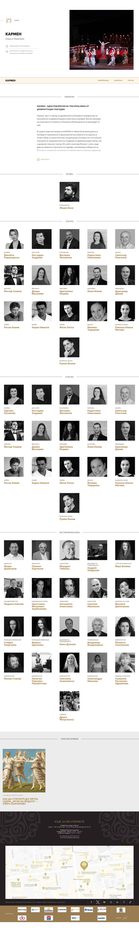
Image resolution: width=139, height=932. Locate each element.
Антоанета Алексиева (66, 605)
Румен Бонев (67, 363)
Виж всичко (45, 159)
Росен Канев (11, 327)
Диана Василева (37, 292)
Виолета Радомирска (11, 256)
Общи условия (9, 902)
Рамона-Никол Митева (124, 328)
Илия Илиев (94, 291)
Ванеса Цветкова (37, 643)
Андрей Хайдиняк (93, 569)
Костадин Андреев (38, 256)
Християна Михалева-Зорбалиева (39, 606)
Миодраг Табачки (65, 567)
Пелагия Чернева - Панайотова (39, 681)
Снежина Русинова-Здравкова (121, 681)
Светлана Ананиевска (67, 679)
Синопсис (118, 80)
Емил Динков (68, 644)
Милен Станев (12, 678)
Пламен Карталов (37, 567)
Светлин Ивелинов (93, 605)
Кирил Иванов (40, 327)
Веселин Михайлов (66, 256)
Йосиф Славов (13, 291)
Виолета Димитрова (122, 605)
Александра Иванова (94, 679)
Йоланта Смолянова (122, 643)
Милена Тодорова (93, 328)
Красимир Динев (121, 292)
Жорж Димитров (10, 567)
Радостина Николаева (94, 256)
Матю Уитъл (67, 327)
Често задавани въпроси (40, 902)
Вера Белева (122, 566)
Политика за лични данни (23, 902)
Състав (131, 80)
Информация (103, 80)
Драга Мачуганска (67, 718)
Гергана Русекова (9, 411)
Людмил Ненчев (14, 604)
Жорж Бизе (66, 207)
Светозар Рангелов (121, 256)
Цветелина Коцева (66, 292)
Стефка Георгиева (10, 643)
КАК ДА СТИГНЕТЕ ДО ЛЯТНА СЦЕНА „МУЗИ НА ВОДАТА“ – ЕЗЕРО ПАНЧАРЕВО (20, 801)
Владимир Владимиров (95, 643)
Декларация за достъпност (57, 902)
